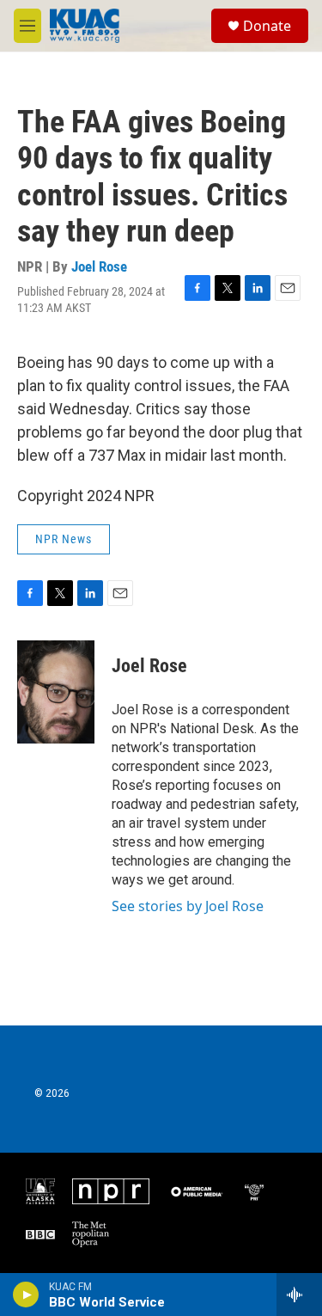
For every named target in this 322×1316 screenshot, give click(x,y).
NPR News (63, 539)
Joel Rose (99, 266)
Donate (267, 26)
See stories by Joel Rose (188, 906)
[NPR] (110, 1191)
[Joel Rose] (55, 692)
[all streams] (299, 1294)
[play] (26, 1294)
